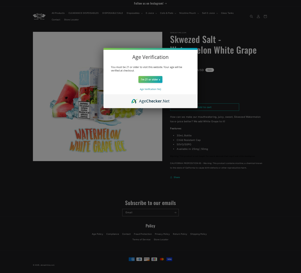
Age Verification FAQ (150, 89)
